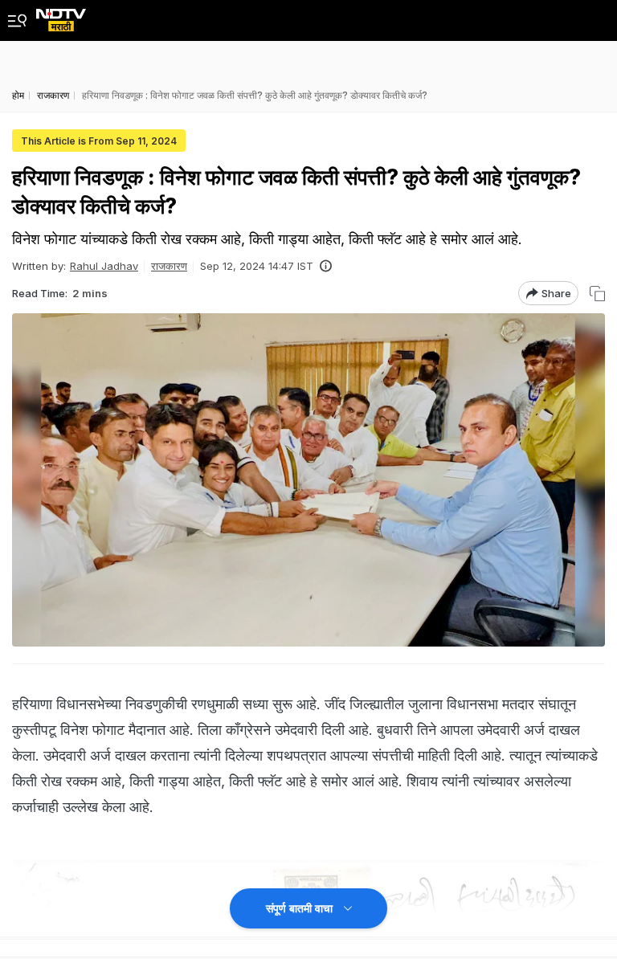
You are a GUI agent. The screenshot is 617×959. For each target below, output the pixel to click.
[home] (61, 15)
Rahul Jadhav (104, 265)
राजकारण (169, 265)
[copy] (597, 293)
